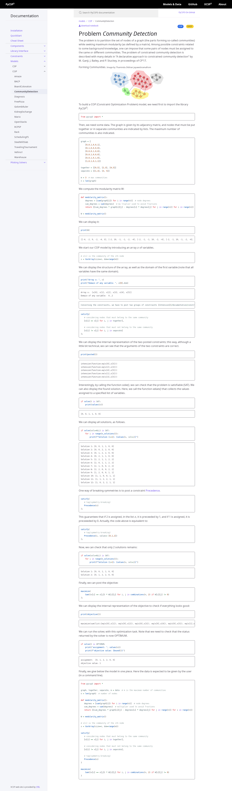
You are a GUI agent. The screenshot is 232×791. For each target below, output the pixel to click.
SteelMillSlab (21, 142)
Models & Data (172, 4)
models (14, 61)
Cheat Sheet (17, 40)
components (17, 45)
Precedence (153, 490)
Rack (16, 131)
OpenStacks (20, 121)
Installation (17, 30)
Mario (17, 116)
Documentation (25, 15)
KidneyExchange (23, 111)
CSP (14, 66)
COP (14, 71)
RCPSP (17, 126)
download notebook (89, 25)
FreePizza (19, 101)
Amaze (17, 76)
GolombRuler (21, 106)
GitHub (192, 4)
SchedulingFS (21, 136)
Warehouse (20, 157)
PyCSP (10, 4)
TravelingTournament (25, 147)
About (222, 4)
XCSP (208, 4)
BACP (17, 81)
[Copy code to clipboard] (192, 116)
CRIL (38, 787)
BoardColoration (23, 86)
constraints (17, 56)
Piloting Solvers (19, 162)
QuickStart (16, 35)
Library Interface (19, 50)
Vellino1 (18, 152)
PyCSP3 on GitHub (187, 12)
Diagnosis (19, 96)
